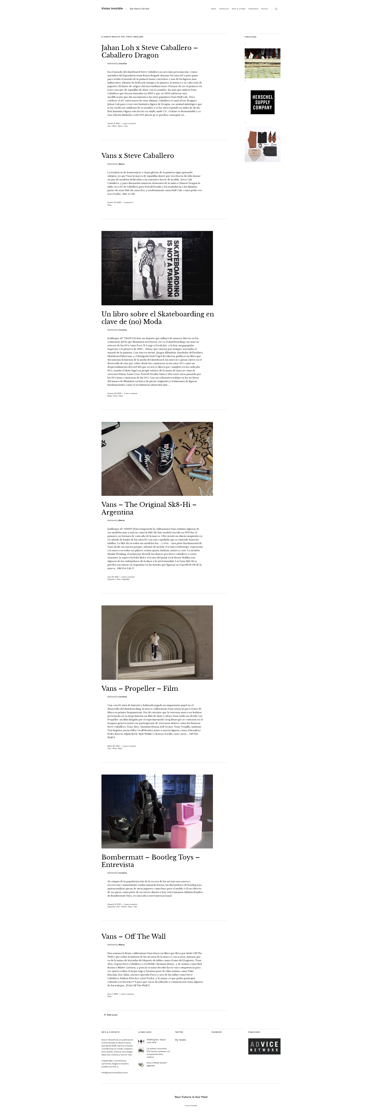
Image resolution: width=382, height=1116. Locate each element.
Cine (109, 748)
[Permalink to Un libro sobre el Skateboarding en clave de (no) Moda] (157, 304)
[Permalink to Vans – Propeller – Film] (157, 678)
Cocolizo (123, 63)
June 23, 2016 (112, 577)
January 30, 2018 (114, 393)
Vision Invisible (112, 8)
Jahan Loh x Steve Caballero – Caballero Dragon (149, 51)
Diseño (124, 907)
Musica (264, 9)
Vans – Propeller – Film (139, 688)
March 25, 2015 (113, 746)
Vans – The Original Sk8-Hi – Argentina (149, 508)
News (109, 205)
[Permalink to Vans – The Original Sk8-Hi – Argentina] (157, 494)
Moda (213, 9)
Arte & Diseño (238, 9)
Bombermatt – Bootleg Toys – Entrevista (150, 861)
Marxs (122, 164)
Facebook (217, 1032)
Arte (109, 126)
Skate (114, 126)
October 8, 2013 (113, 123)
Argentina (111, 579)
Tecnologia (253, 9)
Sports (120, 126)
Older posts (112, 1015)
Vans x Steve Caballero (137, 156)
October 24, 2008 (114, 202)
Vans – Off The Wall (133, 936)
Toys (126, 126)
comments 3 (128, 202)
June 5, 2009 (112, 994)
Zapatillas (224, 9)
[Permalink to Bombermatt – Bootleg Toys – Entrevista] (157, 847)
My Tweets (180, 1039)
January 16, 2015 (114, 904)
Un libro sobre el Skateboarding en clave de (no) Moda (157, 317)
